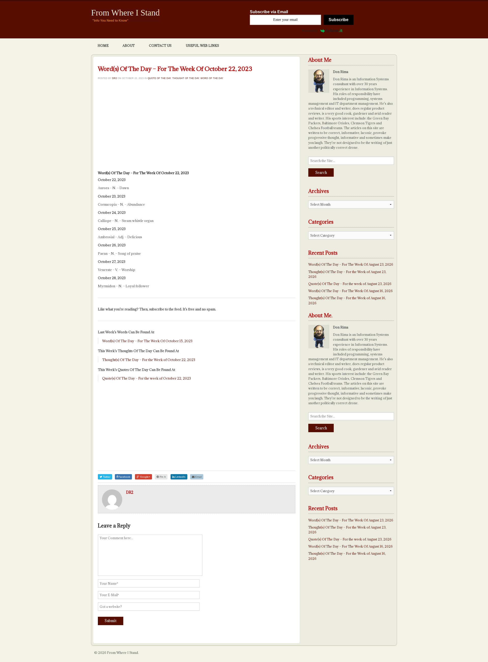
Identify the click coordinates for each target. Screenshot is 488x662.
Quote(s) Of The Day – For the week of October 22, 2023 (146, 378)
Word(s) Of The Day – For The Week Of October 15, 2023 (147, 341)
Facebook (124, 476)
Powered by (310, 31)
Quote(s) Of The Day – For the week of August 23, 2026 (349, 284)
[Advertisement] (196, 126)
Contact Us (160, 45)
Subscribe (338, 20)
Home (103, 45)
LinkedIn (180, 476)
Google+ (144, 476)
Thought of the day (185, 78)
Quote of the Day (159, 78)
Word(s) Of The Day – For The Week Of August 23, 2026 (350, 264)
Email (198, 476)
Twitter (106, 476)
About (129, 45)
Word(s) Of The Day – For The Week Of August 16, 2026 (350, 291)
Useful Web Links (202, 45)
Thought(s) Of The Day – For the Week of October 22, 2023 (148, 359)
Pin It (162, 476)
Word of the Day (212, 78)
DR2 (114, 78)
